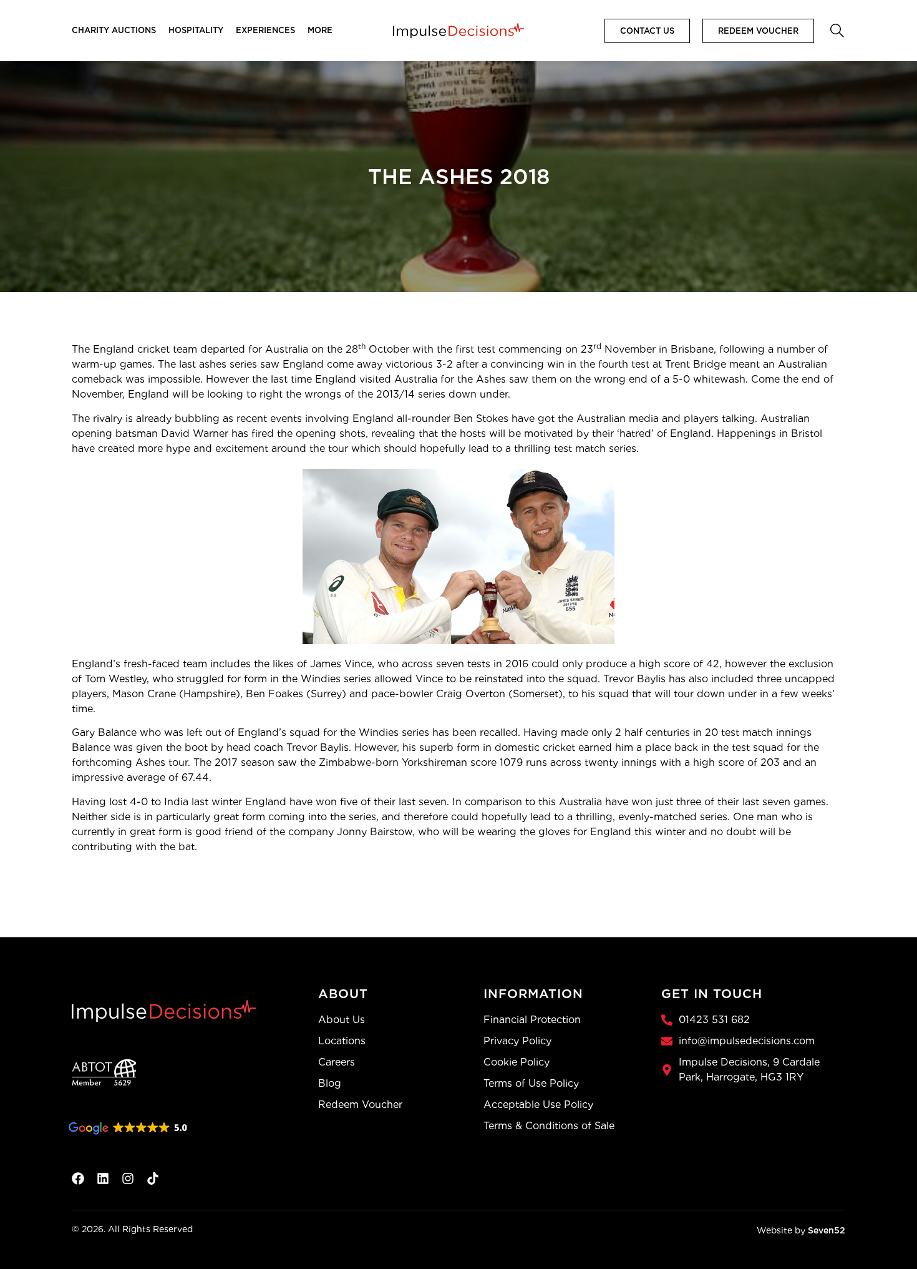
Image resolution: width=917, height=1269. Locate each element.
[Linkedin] (103, 1178)
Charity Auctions (114, 30)
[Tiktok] (153, 1178)
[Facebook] (78, 1178)
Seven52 (826, 1230)
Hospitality (195, 30)
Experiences (265, 30)
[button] (836, 29)
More (320, 30)
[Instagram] (128, 1178)
